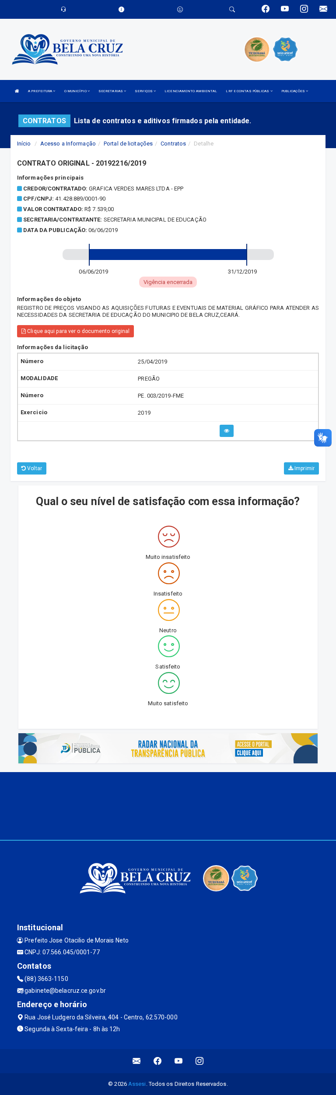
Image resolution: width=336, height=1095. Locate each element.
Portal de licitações (128, 143)
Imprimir (304, 468)
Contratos (173, 143)
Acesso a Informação (68, 143)
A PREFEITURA (40, 91)
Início (24, 143)
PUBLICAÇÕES (293, 91)
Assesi (137, 1084)
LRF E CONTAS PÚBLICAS (248, 91)
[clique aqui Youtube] (178, 1061)
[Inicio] (17, 91)
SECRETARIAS (111, 91)
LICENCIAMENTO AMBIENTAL (190, 91)
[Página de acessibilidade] (180, 9)
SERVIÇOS (144, 91)
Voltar (34, 468)
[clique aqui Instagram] (199, 1061)
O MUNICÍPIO (76, 91)
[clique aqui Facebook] (157, 1061)
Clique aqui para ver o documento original (78, 331)
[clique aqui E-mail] (136, 1061)
